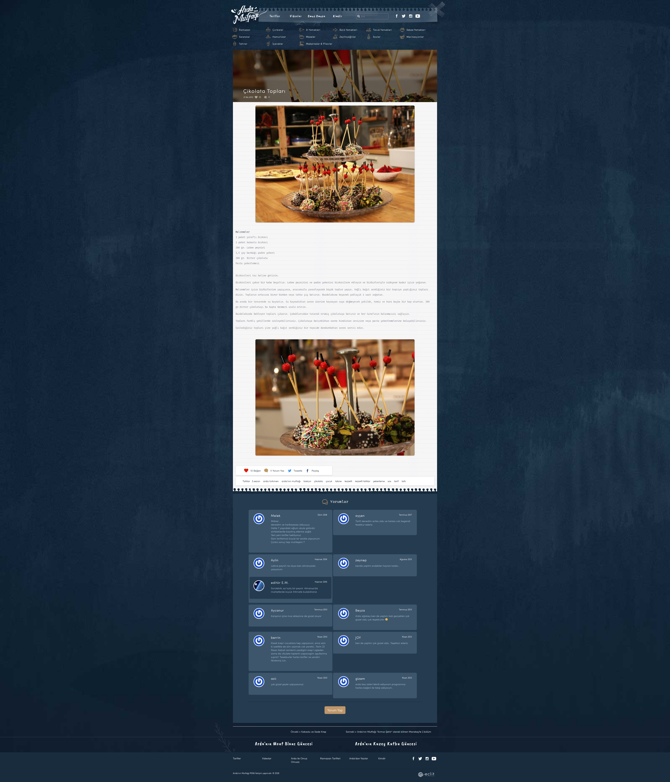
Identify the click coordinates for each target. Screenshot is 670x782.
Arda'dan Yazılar (358, 758)
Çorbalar (278, 29)
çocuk (329, 481)
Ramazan (244, 29)
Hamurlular (279, 36)
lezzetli (348, 481)
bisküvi (307, 481)
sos (389, 481)
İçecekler (278, 43)
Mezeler (310, 36)
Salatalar (244, 36)
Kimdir (337, 16)
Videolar (296, 16)
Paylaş (315, 470)
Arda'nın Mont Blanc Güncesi (284, 743)
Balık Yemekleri (348, 29)
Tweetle (298, 470)
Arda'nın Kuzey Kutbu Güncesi (386, 743)
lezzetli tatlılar (362, 481)
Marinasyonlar (415, 36)
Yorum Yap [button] (335, 710)
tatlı (404, 481)
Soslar (377, 36)
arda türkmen (271, 481)
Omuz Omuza (316, 16)
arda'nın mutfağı (291, 481)
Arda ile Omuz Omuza (299, 760)
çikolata (318, 481)
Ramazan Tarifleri (330, 758)
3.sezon (256, 481)
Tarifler (274, 16)
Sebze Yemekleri (416, 29)
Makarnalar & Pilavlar (319, 43)
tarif (396, 481)
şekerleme (379, 481)
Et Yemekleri (313, 29)
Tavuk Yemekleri (382, 29)
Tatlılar (243, 43)
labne (338, 481)
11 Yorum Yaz (277, 470)
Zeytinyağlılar (348, 36)
